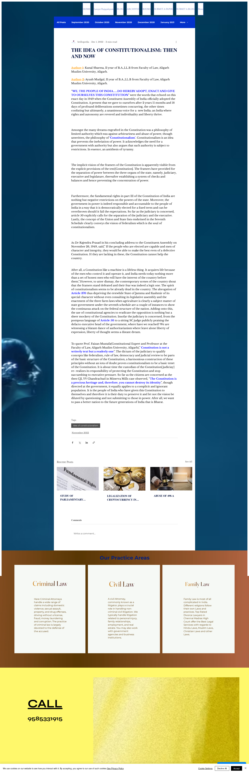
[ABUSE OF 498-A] (171, 478)
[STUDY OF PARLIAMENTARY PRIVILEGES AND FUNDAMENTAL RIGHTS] (78, 478)
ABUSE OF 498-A (164, 496)
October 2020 (102, 22)
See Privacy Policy (115, 768)
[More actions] (176, 42)
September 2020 (80, 22)
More (182, 22)
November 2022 (80, 432)
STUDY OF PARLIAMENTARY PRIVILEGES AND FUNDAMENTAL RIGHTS (75, 497)
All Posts (61, 22)
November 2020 (123, 22)
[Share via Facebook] (72, 442)
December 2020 (146, 22)
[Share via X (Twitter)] (79, 442)
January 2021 (167, 22)
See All (188, 461)
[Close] (245, 768)
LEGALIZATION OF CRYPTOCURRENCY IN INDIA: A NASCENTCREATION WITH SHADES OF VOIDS (124, 498)
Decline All (222, 768)
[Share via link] (93, 442)
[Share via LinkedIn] (86, 442)
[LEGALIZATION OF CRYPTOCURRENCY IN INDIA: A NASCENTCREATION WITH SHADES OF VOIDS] (125, 479)
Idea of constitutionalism (85, 425)
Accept (236, 768)
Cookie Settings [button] (205, 768)
